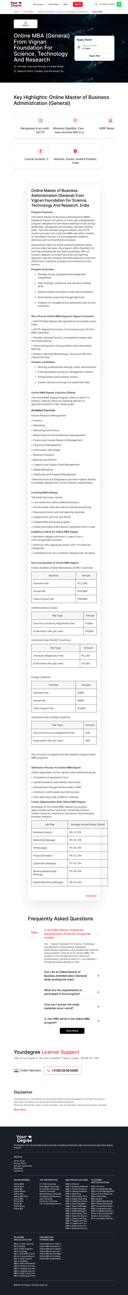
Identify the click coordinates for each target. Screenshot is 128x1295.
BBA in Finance (97, 1186)
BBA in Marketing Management (104, 1201)
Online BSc (18, 1208)
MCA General (19, 1246)
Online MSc (19, 1194)
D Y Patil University (47, 1184)
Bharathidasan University (50, 1194)
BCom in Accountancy (100, 1216)
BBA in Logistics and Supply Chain (106, 1211)
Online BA (18, 1203)
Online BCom (19, 1206)
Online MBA (19, 1184)
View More (72, 1030)
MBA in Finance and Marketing (78, 1218)
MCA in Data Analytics (23, 1249)
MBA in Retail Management (77, 1211)
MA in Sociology (21, 1251)
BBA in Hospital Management (103, 1189)
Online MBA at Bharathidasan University (56, 1258)
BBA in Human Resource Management (107, 1194)
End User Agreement (23, 1166)
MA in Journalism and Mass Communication (33, 1253)
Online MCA (19, 1186)
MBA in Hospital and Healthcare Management (85, 1221)
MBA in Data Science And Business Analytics (84, 1226)
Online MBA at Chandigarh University (55, 1253)
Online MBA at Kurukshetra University (55, 1249)
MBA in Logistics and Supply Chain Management (86, 1223)
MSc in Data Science (23, 1258)
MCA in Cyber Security (24, 1244)
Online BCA (19, 1201)
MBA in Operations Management (79, 1191)
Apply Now (94, 55)
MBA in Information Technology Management (85, 1213)
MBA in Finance (72, 1184)
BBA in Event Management (102, 1191)
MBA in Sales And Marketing (77, 1216)
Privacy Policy (20, 1163)
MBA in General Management (78, 1206)
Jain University (45, 1199)
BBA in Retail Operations (101, 1203)
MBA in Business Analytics (76, 1186)
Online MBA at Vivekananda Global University (59, 1256)
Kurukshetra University (49, 1189)
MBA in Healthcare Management (79, 1201)
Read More (91, 895)
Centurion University (48, 1201)
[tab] (33, 932)
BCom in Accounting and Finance (105, 1213)
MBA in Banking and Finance (77, 1228)
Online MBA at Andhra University (53, 1246)
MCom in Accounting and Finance (28, 1256)
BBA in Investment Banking (103, 1206)
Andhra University (47, 1191)
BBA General (96, 1199)
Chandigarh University (49, 1186)
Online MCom (19, 1191)
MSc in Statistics (21, 1261)
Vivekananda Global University (52, 1196)
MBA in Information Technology (79, 1196)
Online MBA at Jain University (52, 1251)
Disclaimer (18, 1168)
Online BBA (18, 1199)
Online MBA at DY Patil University (53, 1244)
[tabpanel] (69, 981)
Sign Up (78, 4)
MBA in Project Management (77, 1208)
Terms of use (19, 1161)
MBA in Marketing (73, 1194)
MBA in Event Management (77, 1203)
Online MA (18, 1189)
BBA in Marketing (98, 1196)
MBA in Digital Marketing (76, 1199)
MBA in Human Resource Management (82, 1189)
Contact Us (18, 1171)
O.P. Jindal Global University (51, 1203)
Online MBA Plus (21, 1196)
